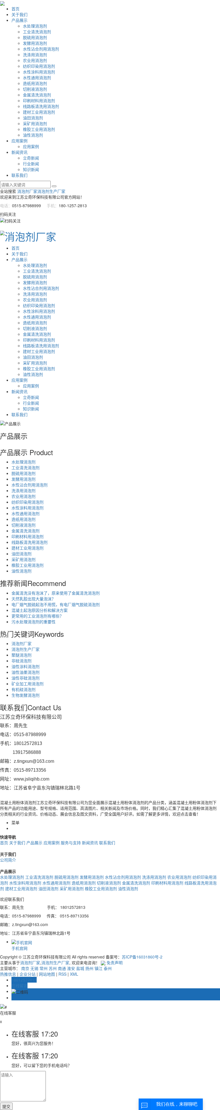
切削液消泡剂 (35, 89)
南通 (62, 968)
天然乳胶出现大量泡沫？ (33, 598)
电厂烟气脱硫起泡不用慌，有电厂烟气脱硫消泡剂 (55, 604)
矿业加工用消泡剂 (27, 683)
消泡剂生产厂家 (51, 191)
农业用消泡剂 (35, 60)
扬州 (89, 968)
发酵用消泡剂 (35, 43)
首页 (15, 8)
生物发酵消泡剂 (25, 695)
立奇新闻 (31, 158)
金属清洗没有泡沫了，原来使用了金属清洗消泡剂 (55, 593)
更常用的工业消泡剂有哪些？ (37, 616)
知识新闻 (31, 169)
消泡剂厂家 (27, 191)
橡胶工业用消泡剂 (39, 129)
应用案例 (19, 140)
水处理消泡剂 (35, 26)
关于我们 (19, 14)
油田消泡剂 (33, 118)
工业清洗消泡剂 (37, 31)
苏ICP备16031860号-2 (142, 957)
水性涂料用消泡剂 (39, 72)
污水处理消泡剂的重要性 (33, 621)
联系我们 (19, 175)
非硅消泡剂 (21, 660)
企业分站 (27, 974)
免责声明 (115, 962)
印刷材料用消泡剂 (39, 100)
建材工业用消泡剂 (39, 112)
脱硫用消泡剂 (35, 37)
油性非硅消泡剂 (25, 678)
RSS (62, 974)
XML (74, 974)
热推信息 (8, 974)
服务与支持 (71, 842)
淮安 (71, 968)
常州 (44, 968)
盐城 (80, 968)
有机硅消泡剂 (23, 689)
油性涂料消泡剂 (25, 666)
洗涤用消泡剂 (35, 54)
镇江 (99, 968)
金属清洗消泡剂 (37, 95)
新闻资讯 (19, 152)
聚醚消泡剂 (21, 655)
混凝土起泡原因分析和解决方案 (39, 610)
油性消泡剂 (33, 135)
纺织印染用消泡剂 (39, 66)
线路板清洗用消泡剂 (41, 106)
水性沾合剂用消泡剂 (41, 49)
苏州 (53, 968)
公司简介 (8, 860)
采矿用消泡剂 (35, 123)
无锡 (34, 968)
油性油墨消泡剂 (25, 672)
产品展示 (19, 20)
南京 (25, 968)
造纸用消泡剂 (35, 83)
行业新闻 (31, 163)
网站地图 (47, 974)
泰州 (108, 968)
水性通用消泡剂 (37, 77)
